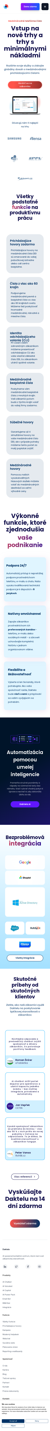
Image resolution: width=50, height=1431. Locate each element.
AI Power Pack (9, 1294)
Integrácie (7, 1307)
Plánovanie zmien (10, 1347)
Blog (4, 1374)
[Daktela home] (5, 6)
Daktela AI (25, 804)
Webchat (6, 1338)
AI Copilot (7, 1290)
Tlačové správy (9, 1378)
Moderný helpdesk (11, 1334)
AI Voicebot (7, 1286)
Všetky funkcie (9, 1321)
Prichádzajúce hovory (12, 1326)
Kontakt (6, 1387)
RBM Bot (6, 1303)
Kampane (7, 1330)
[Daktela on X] (19, 1266)
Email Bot (7, 1299)
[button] (45, 6)
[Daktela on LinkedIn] (8, 1266)
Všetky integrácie (25, 957)
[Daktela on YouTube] (42, 1266)
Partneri (6, 1382)
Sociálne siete (9, 1343)
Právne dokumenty (11, 1391)
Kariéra (6, 1370)
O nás (5, 1366)
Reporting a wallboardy (12, 1351)
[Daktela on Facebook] (30, 1266)
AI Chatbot (7, 1282)
